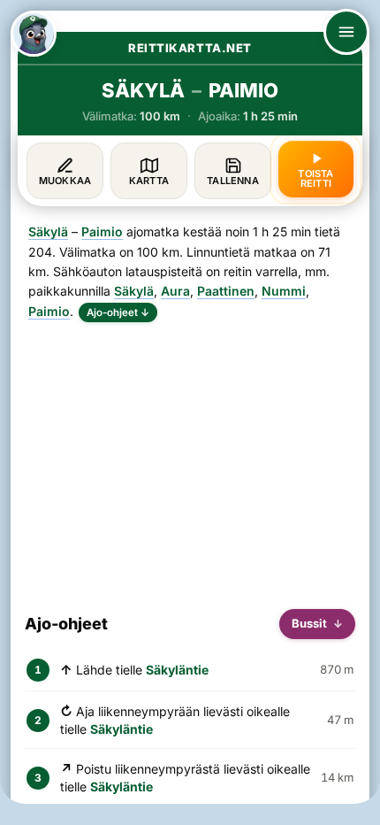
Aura (175, 290)
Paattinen (226, 290)
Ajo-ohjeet (118, 312)
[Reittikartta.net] (34, 34)
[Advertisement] (190, 458)
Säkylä (48, 231)
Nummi (284, 290)
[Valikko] (346, 32)
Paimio (102, 231)
